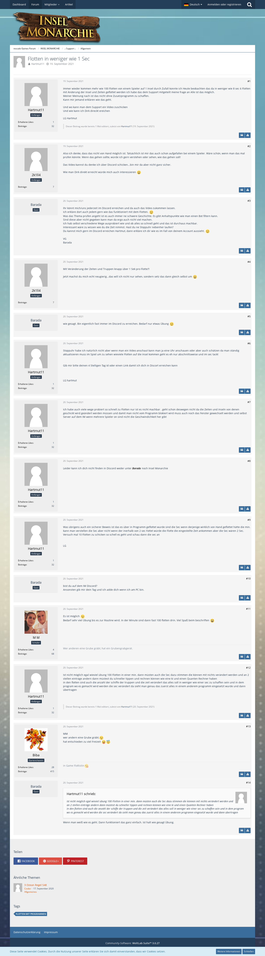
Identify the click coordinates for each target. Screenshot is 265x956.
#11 (248, 608)
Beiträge (22, 126)
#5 (249, 316)
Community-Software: (132, 943)
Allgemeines (30, 891)
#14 (248, 782)
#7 (249, 402)
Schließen (249, 951)
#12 (248, 667)
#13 (248, 726)
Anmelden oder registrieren (224, 4)
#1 (249, 81)
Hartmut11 (37, 64)
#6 (249, 343)
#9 (249, 519)
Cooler (27, 888)
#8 (249, 461)
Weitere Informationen (228, 951)
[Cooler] (18, 888)
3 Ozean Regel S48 (35, 885)
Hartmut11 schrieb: (81, 794)
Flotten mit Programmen (31, 913)
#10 (248, 578)
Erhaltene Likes (25, 122)
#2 (249, 146)
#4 (249, 261)
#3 (249, 200)
